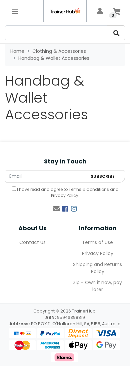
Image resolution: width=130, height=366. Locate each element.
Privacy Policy (64, 195)
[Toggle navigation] (15, 11)
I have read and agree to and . (67, 192)
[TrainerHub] (65, 11)
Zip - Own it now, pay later (97, 286)
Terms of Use (97, 242)
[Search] (116, 32)
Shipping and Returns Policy (97, 268)
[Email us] (56, 209)
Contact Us (32, 242)
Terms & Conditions (89, 189)
